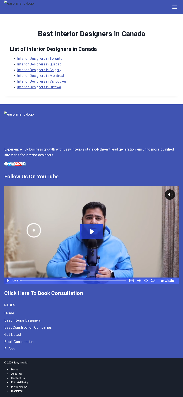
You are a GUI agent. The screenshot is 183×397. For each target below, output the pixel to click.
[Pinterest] (20, 164)
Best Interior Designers (22, 320)
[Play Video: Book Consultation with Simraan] (91, 231)
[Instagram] (13, 164)
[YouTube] (17, 164)
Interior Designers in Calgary (39, 70)
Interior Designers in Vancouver (41, 81)
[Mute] (138, 281)
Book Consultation (19, 342)
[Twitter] (9, 164)
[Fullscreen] (153, 281)
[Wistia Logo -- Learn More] (168, 281)
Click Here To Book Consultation (43, 293)
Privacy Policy (19, 386)
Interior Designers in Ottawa (39, 87)
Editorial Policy (19, 382)
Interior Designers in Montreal (40, 75)
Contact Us (18, 378)
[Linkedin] (24, 164)
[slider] (73, 281)
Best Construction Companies (28, 327)
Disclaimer (17, 391)
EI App (9, 349)
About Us (16, 373)
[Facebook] (6, 164)
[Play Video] (8, 281)
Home (9, 313)
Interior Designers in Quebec (39, 64)
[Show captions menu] (131, 281)
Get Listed (12, 334)
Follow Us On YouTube (31, 176)
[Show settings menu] (146, 281)
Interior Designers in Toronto (40, 58)
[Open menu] (174, 7)
